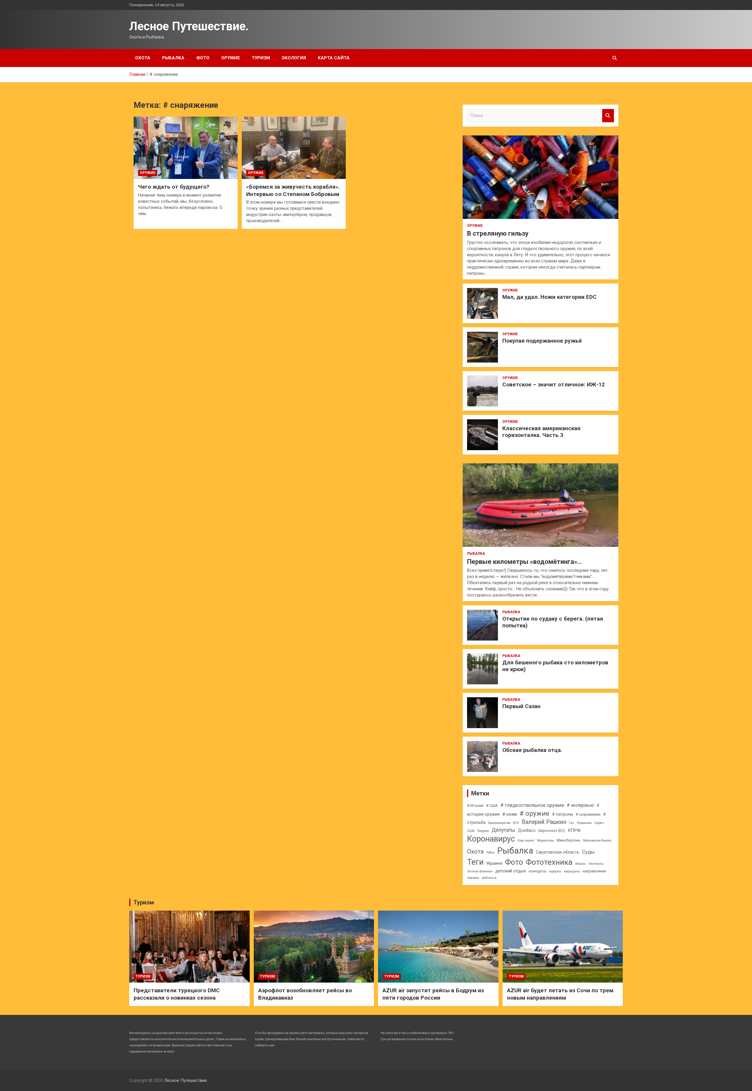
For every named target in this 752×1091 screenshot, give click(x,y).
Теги (475, 862)
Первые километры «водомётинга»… (524, 561)
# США (492, 805)
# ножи (509, 814)
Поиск (608, 115)
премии (473, 878)
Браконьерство (499, 823)
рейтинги (489, 878)
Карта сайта (334, 58)
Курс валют (526, 840)
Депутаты (503, 830)
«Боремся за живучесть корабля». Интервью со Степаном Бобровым (293, 190)
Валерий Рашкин (544, 822)
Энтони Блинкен (480, 871)
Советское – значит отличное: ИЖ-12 (553, 384)
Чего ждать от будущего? (173, 186)
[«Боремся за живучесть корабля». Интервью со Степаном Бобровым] (293, 147)
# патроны (562, 814)
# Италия (475, 805)
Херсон (580, 864)
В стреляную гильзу (497, 233)
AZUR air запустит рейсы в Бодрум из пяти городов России (433, 994)
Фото (202, 58)
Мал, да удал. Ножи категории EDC (549, 297)
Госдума (483, 831)
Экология (294, 58)
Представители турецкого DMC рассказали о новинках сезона (177, 994)
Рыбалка (173, 58)
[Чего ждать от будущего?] (185, 147)
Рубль (490, 852)
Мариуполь (545, 840)
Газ (571, 823)
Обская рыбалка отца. (532, 750)
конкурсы (537, 871)
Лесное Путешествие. (189, 26)
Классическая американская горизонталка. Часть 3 (541, 431)
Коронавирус (491, 839)
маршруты (572, 871)
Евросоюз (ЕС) (551, 830)
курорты (555, 871)
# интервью (580, 805)
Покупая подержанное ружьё (542, 340)
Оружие (230, 58)
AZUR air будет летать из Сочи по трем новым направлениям (560, 994)
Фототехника (549, 862)
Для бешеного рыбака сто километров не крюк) (555, 666)
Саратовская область (557, 852)
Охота (142, 58)
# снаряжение (588, 814)
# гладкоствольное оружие (532, 805)
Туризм (261, 58)
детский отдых (510, 871)
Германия (584, 823)
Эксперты (596, 864)
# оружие (534, 813)
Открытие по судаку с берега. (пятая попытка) (552, 622)
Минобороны (568, 840)
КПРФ (574, 830)
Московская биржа (597, 840)
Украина (494, 863)
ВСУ (516, 823)
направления (594, 871)
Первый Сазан (521, 706)
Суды (588, 852)
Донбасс (527, 830)
